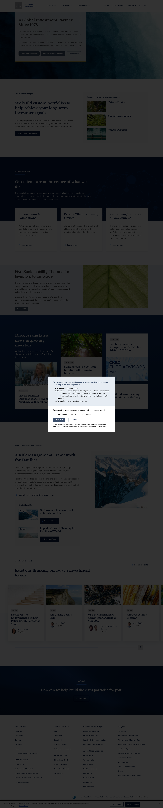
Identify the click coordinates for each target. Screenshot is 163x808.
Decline (74, 419)
